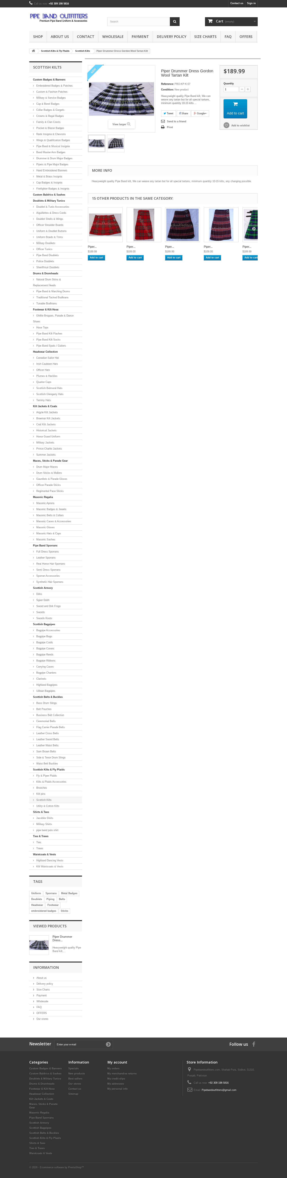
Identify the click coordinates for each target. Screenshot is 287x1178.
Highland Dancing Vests (49, 860)
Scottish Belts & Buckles (48, 696)
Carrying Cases (45, 666)
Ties (38, 842)
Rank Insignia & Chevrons (51, 134)
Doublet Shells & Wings (49, 218)
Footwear (53, 905)
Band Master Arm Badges (50, 152)
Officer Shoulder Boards (49, 224)
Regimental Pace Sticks (50, 491)
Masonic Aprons (45, 503)
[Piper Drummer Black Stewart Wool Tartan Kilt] (182, 224)
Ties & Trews (40, 836)
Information (46, 967)
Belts (62, 899)
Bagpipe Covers (45, 648)
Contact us (236, 3)
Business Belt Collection (50, 715)
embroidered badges (43, 910)
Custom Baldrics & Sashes (49, 194)
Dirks (39, 594)
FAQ (228, 36)
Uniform (36, 893)
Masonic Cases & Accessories (53, 521)
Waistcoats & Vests (44, 854)
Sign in (251, 3)
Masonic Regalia (43, 497)
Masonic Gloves (45, 527)
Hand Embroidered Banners (51, 170)
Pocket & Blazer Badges (50, 128)
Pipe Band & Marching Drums (53, 291)
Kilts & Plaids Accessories (51, 781)
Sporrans (51, 893)
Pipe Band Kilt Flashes (49, 333)
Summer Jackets (46, 454)
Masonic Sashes (45, 539)
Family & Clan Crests (48, 122)
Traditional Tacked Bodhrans (52, 297)
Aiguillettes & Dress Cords (51, 212)
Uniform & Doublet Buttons (51, 231)
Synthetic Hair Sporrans (49, 581)
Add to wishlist (240, 125)
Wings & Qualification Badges (53, 140)
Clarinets (41, 678)
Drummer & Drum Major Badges (54, 158)
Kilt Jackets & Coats (45, 406)
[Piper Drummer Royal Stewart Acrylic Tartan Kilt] (144, 224)
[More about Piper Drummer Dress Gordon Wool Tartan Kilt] (39, 945)
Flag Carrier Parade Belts (50, 727)
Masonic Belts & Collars (50, 515)
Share (184, 113)
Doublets (36, 899)
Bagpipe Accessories (48, 630)
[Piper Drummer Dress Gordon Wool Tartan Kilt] (96, 143)
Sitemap (73, 1093)
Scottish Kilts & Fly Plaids (49, 769)
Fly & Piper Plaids (46, 775)
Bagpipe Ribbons (45, 660)
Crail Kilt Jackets (46, 424)
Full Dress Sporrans (47, 551)
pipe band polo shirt (47, 830)
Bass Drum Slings (46, 703)
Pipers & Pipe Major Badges (52, 164)
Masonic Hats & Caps (48, 533)
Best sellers (75, 1078)
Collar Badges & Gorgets (50, 109)
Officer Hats (43, 369)
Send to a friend (176, 121)
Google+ (201, 113)
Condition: (167, 89)
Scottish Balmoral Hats (49, 388)
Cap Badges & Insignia (49, 182)
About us (60, 36)
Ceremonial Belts (46, 721)
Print (170, 127)
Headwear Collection (45, 351)
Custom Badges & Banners (49, 79)
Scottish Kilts (44, 799)
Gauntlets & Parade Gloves (51, 478)
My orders (113, 1068)
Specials (73, 1068)
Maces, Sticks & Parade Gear (50, 460)
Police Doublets (45, 261)
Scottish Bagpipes (44, 624)
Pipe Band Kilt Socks (48, 339)
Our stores (42, 1018)
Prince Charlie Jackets (49, 448)
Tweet (169, 113)
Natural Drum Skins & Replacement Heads (47, 282)
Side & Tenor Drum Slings (51, 757)
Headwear (37, 905)
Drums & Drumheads (45, 273)
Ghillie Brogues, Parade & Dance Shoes (53, 318)
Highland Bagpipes (46, 684)
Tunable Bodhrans (46, 303)
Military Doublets (45, 243)
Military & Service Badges (51, 97)
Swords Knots (44, 618)
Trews (39, 848)
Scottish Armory (43, 587)
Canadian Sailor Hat (47, 357)
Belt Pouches (44, 709)
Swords (40, 612)
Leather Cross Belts (47, 733)
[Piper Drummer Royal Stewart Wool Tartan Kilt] (105, 224)
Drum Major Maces (47, 466)
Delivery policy (171, 36)
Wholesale (113, 36)
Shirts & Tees (41, 812)
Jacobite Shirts (44, 818)
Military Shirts (44, 824)
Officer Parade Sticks (48, 485)
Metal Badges (69, 893)
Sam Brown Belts (46, 751)
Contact (85, 36)
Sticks (64, 910)
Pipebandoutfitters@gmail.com (219, 1090)
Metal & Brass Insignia (49, 176)
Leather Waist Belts (47, 745)
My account (117, 1062)
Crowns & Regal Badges (50, 115)
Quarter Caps (43, 382)
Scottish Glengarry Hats (49, 394)
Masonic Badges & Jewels (51, 509)
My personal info (117, 1088)
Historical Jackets (46, 430)
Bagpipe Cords (44, 642)
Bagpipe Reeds (44, 654)
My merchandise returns (122, 1073)
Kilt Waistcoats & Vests (49, 866)
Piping (50, 899)
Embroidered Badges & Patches (54, 85)
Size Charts (205, 36)
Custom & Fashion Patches (52, 91)
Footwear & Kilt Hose (45, 309)
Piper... (92, 246)
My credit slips (116, 1078)
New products (76, 1073)
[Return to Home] (33, 51)
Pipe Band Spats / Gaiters (51, 345)
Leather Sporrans (46, 557)
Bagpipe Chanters (46, 672)
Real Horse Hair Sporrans (50, 563)
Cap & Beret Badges (48, 103)
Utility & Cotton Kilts (47, 805)
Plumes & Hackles (46, 375)
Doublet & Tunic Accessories (52, 206)
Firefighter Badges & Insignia (52, 188)
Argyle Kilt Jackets (47, 412)
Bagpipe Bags (44, 636)
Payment (140, 36)
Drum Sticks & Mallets (49, 472)
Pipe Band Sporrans (45, 545)
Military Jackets (45, 442)
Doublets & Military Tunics (49, 200)
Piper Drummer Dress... (62, 938)
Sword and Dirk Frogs (48, 606)
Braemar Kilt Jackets (48, 418)
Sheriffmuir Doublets (47, 267)
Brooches (41, 787)
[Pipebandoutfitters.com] (65, 18)
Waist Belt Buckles (47, 763)
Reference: (167, 83)
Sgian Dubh (42, 600)
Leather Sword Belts (47, 739)
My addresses (115, 1083)
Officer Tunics (44, 249)
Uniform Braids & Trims (49, 237)
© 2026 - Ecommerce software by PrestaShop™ (56, 1167)
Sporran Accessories (48, 575)
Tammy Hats (43, 400)
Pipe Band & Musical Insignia (53, 146)
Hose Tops (42, 327)
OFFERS (246, 36)
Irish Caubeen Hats (47, 363)
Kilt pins (40, 793)
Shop (38, 36)
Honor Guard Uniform (48, 436)
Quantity (229, 83)
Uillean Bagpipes (45, 690)
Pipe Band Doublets (47, 255)
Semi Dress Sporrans (48, 569)
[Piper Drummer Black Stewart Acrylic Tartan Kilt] (221, 224)
